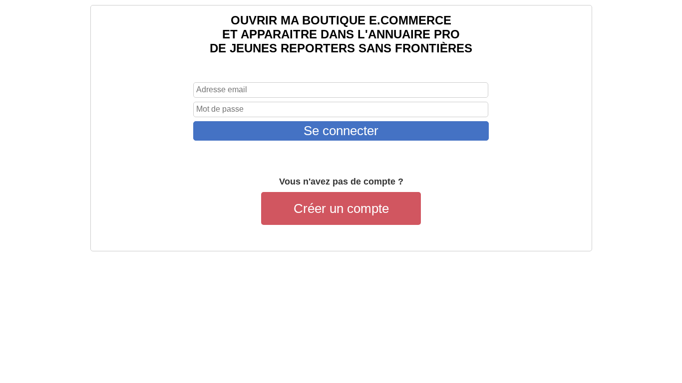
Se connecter (341, 130)
